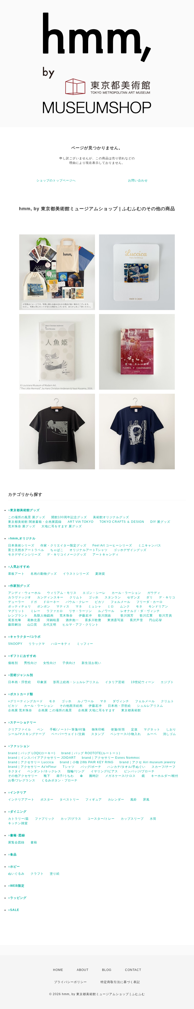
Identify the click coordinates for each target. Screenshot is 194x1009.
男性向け (30, 663)
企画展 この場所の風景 (55, 710)
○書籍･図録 (16, 835)
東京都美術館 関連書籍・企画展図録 (35, 522)
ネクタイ (14, 771)
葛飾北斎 (33, 620)
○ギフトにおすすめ (22, 656)
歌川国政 (106, 615)
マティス (62, 606)
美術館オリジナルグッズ (111, 517)
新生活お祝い (91, 663)
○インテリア (17, 792)
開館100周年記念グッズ (69, 517)
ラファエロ (54, 611)
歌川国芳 (127, 615)
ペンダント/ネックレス (44, 771)
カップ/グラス (71, 818)
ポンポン (43, 606)
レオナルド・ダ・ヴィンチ (140, 611)
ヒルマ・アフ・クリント (80, 624)
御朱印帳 (98, 729)
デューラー (16, 602)
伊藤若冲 (85, 615)
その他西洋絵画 (71, 706)
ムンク (125, 606)
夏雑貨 (100, 573)
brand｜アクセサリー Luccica (31, 762)
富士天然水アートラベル (26, 550)
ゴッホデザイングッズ (130, 550)
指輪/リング (76, 771)
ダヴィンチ (121, 701)
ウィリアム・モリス (62, 593)
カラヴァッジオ (19, 597)
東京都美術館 (131, 710)
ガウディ (153, 593)
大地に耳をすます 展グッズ (61, 526)
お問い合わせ (138, 180)
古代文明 (49, 624)
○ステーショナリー (22, 722)
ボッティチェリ (19, 606)
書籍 (34, 842)
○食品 (12, 854)
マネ (79, 606)
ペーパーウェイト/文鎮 (68, 734)
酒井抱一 (72, 620)
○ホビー (14, 866)
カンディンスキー (50, 597)
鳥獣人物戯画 (44, 615)
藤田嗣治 (14, 624)
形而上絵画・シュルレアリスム (76, 682)
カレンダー (116, 799)
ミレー (35, 611)
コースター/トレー (101, 818)
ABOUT (82, 970)
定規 (134, 729)
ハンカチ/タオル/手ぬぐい (126, 767)
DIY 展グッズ (160, 522)
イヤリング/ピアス (104, 771)
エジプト (167, 682)
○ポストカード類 (20, 694)
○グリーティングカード (25, 701)
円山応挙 (155, 620)
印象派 (42, 682)
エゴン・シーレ (94, 593)
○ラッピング (17, 898)
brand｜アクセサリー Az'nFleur (32, 767)
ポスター (47, 799)
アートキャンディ (105, 554)
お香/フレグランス (21, 780)
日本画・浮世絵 (19, 682)
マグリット (16, 611)
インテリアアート (21, 799)
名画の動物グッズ (44, 573)
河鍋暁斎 (53, 620)
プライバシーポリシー (70, 982)
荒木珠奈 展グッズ (21, 526)
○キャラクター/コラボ (24, 636)
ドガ (34, 602)
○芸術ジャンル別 (20, 675)
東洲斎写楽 (115, 620)
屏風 (146, 799)
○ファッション (19, 746)
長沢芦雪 (136, 620)
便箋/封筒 (118, 729)
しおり (171, 729)
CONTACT (133, 970)
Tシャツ (69, 767)
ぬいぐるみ (16, 873)
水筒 (153, 818)
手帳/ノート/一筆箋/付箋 (68, 729)
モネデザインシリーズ (24, 554)
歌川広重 (146, 615)
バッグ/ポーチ (91, 767)
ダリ (149, 597)
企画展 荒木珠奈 (20, 710)
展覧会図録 (16, 842)
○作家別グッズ (19, 586)
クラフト (37, 873)
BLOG (106, 970)
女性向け (49, 663)
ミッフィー (85, 644)
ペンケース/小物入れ (125, 734)
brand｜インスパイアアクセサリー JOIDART (42, 757)
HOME (58, 970)
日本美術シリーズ (21, 545)
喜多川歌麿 (93, 620)
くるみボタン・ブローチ (59, 780)
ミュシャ (94, 606)
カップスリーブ (132, 818)
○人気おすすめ (19, 566)
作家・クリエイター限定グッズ (63, 545)
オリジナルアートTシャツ (88, 550)
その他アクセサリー (23, 776)
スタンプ (97, 734)
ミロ (110, 606)
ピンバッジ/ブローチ (139, 771)
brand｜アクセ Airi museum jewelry (147, 762)
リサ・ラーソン (80, 611)
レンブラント (18, 615)
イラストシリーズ (76, 573)
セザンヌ (133, 597)
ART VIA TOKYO (80, 522)
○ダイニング (17, 811)
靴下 (47, 776)
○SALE (13, 910)
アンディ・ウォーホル (24, 593)
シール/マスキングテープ (26, 734)
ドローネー (51, 602)
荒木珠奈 (66, 615)
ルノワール (106, 611)
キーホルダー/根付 (164, 776)
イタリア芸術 (115, 682)
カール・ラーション (126, 593)
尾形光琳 (14, 620)
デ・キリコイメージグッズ (66, 554)
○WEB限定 (16, 886)
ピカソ (100, 602)
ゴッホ (94, 597)
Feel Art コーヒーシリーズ (112, 545)
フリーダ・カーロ (149, 602)
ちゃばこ (56, 550)
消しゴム (169, 734)
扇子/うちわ (65, 776)
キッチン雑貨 (18, 823)
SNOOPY (15, 644)
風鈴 (133, 799)
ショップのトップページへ (56, 180)
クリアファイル (19, 729)
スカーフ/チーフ (164, 767)
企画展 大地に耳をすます (96, 710)
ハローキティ (61, 644)
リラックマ (37, 644)
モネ (139, 606)
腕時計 (94, 776)
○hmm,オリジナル (22, 538)
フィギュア (93, 799)
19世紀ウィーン (143, 682)
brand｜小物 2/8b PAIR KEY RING (86, 762)
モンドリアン (158, 606)
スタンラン (113, 597)
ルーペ (152, 734)
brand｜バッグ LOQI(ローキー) (31, 753)
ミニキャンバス (149, 545)
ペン (40, 729)
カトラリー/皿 (18, 818)
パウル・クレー (77, 602)
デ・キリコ (167, 597)
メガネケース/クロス (120, 776)
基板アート (16, 573)
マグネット (152, 729)
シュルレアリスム (150, 706)
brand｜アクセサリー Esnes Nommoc (111, 757)
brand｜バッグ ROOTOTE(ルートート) (90, 753)
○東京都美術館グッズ (24, 510)
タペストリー (69, 799)
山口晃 (32, 624)
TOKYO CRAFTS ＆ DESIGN (122, 522)
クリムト (76, 597)
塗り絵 (55, 873)
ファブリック (45, 818)
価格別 (13, 663)
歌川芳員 (165, 615)
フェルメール (120, 602)
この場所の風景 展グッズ (26, 517)
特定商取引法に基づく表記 (120, 982)
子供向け (69, 663)
